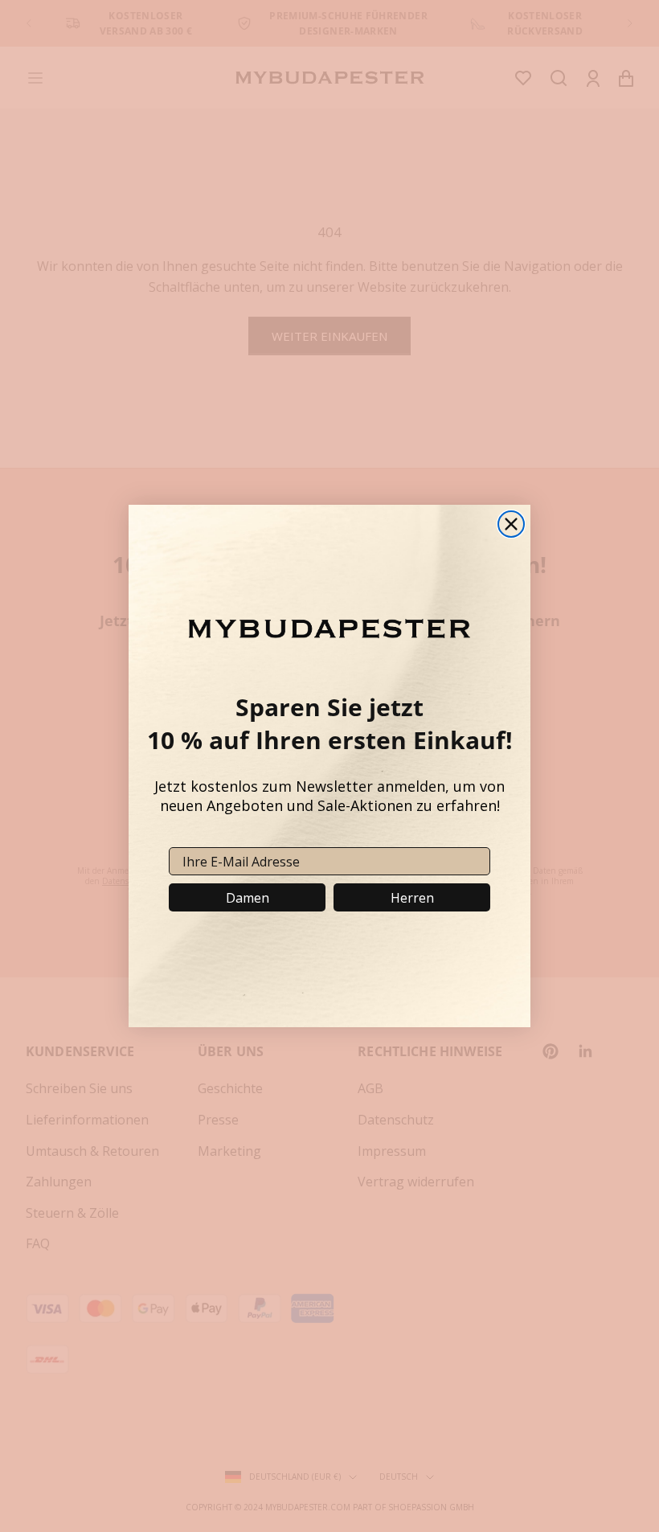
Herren (412, 898)
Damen (247, 898)
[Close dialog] (511, 524)
